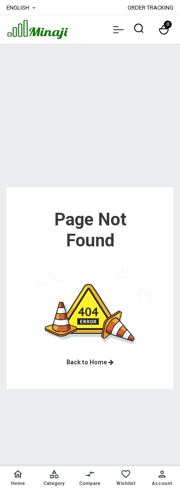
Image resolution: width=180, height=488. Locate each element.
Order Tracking (150, 7)
